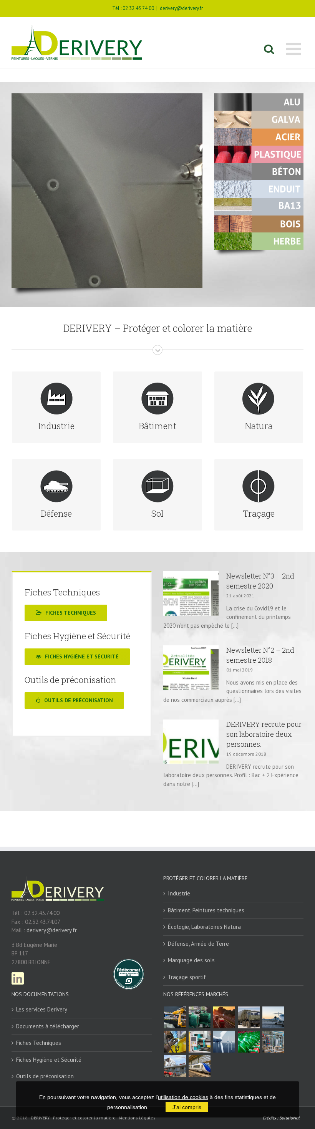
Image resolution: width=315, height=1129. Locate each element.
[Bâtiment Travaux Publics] (174, 1066)
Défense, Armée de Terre (198, 943)
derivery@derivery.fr (181, 8)
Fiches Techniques (38, 1042)
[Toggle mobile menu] (294, 49)
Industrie (179, 893)
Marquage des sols (191, 960)
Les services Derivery (41, 1009)
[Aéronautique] (273, 1017)
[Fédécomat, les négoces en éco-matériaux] (128, 963)
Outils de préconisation (45, 1076)
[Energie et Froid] (223, 1042)
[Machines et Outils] (174, 1017)
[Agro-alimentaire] (273, 1042)
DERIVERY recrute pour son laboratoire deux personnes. (264, 734)
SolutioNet (289, 1118)
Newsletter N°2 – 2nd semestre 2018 (260, 655)
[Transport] (199, 1066)
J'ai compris (186, 1107)
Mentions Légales (137, 1118)
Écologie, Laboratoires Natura (204, 926)
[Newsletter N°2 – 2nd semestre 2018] (191, 667)
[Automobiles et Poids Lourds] (223, 1017)
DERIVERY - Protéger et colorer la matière (73, 1118)
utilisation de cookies (183, 1097)
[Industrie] (199, 1042)
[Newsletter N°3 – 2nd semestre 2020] (191, 593)
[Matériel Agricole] (248, 1042)
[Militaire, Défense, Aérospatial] (248, 1017)
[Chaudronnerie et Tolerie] (174, 1042)
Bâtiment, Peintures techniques (206, 910)
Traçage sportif (187, 977)
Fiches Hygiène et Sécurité (48, 1059)
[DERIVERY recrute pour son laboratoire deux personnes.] (191, 742)
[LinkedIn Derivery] (18, 976)
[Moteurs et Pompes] (199, 1017)
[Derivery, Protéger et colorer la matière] (58, 884)
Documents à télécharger (47, 1026)
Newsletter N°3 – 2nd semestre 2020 (260, 580)
